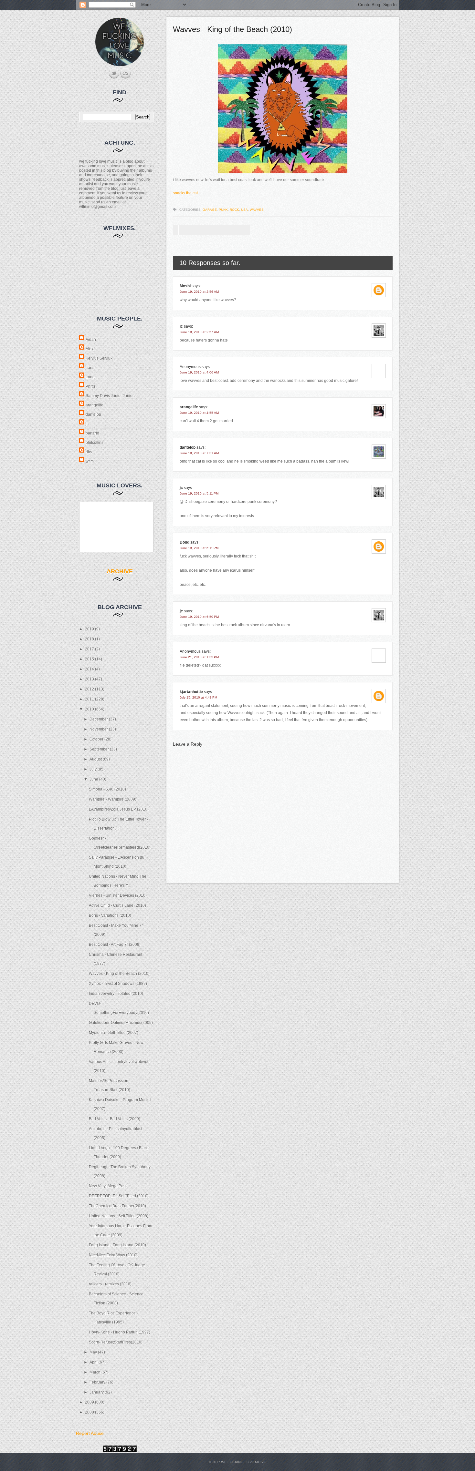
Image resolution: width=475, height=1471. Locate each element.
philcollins (94, 442)
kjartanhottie (191, 692)
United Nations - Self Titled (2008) (118, 1216)
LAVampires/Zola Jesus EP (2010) (119, 809)
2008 (90, 1412)
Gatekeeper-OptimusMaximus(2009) (121, 1022)
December (99, 719)
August (96, 759)
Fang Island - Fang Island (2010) (117, 1245)
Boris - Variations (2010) (110, 915)
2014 (90, 669)
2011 (90, 699)
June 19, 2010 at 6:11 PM (199, 548)
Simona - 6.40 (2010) (107, 789)
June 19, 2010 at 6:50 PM (199, 616)
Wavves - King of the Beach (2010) (119, 973)
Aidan (91, 339)
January (97, 1392)
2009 (90, 1402)
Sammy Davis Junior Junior (110, 395)
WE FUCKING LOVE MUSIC (243, 1462)
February (98, 1382)
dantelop (93, 414)
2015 (90, 659)
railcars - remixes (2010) (110, 1284)
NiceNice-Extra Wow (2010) (113, 1255)
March (95, 1372)
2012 (90, 689)
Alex (89, 349)
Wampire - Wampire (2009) (112, 799)
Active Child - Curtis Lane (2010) (117, 905)
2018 (90, 639)
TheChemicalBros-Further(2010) (117, 1206)
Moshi (185, 286)
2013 (90, 679)
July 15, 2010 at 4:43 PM (198, 697)
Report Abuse (90, 1433)
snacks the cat (185, 193)
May (94, 1352)
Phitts (90, 386)
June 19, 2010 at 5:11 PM (199, 493)
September (100, 749)
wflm (90, 461)
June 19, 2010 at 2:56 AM (199, 291)
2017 (90, 649)
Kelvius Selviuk (99, 358)
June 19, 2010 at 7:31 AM (199, 453)
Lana (90, 367)
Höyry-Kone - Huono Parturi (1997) (119, 1332)
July (94, 769)
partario (92, 433)
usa (244, 209)
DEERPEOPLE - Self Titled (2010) (119, 1196)
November (99, 729)
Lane (90, 377)
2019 (90, 629)
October (97, 739)
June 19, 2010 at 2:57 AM (199, 332)
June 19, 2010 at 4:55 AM (199, 412)
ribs (89, 452)
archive (120, 571)
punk (223, 209)
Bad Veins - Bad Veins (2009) (114, 1119)
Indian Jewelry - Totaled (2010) (116, 993)
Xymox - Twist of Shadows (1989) (118, 983)
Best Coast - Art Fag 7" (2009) (115, 944)
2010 (90, 709)
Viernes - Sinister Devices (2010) (118, 895)
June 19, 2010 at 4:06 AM (199, 372)
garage (210, 209)
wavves (257, 209)
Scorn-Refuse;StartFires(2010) (115, 1342)
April (94, 1362)
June (94, 779)
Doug (184, 542)
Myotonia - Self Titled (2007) (113, 1032)
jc (87, 424)
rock (234, 209)
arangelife (94, 405)
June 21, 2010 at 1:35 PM (199, 657)
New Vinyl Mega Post (107, 1186)
